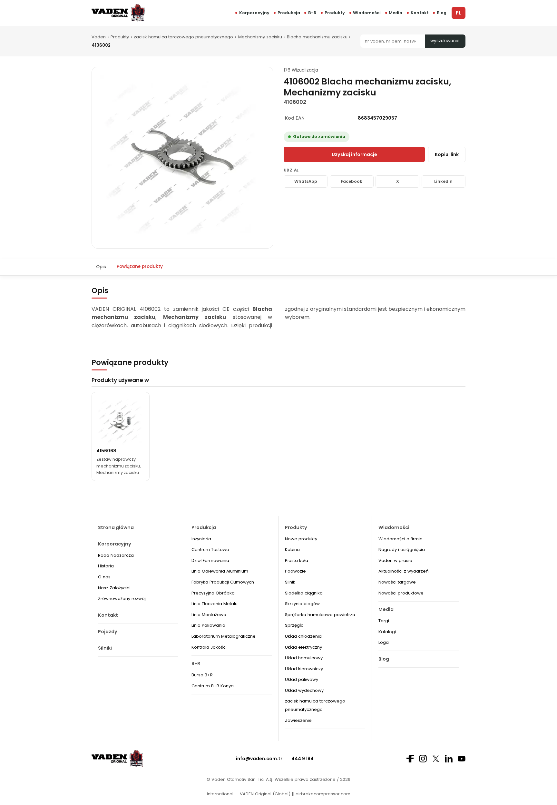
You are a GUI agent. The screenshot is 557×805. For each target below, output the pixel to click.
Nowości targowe (397, 582)
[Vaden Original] (118, 12)
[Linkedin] (449, 758)
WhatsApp (305, 181)
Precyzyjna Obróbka (213, 593)
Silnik (290, 582)
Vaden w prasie (395, 560)
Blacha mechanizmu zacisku (317, 37)
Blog (441, 12)
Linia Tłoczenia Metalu (214, 604)
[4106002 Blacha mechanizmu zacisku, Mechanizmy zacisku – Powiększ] (182, 158)
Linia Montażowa (208, 615)
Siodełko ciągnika (304, 593)
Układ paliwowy (301, 679)
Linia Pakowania (208, 625)
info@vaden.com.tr (259, 758)
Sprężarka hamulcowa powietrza (320, 615)
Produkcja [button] (289, 12)
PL (458, 13)
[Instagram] (423, 758)
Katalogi (387, 632)
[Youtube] (461, 758)
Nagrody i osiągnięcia (401, 549)
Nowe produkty (301, 539)
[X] (436, 758)
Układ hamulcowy (304, 658)
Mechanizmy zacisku (260, 37)
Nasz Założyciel (114, 588)
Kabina (292, 549)
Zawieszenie (298, 720)
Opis (101, 266)
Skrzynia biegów (302, 604)
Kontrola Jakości (209, 647)
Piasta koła (296, 560)
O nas (104, 577)
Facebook (351, 181)
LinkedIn (443, 181)
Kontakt (420, 12)
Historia (106, 566)
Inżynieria (201, 539)
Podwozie (295, 571)
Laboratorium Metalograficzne (223, 636)
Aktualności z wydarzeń (403, 571)
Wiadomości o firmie (400, 539)
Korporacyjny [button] (254, 12)
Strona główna (116, 527)
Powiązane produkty (140, 266)
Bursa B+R (202, 675)
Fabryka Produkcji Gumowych (222, 582)
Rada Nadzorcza (116, 555)
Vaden (99, 37)
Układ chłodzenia (303, 636)
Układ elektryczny (303, 647)
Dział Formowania (210, 560)
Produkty (335, 12)
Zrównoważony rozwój (122, 598)
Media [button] (395, 12)
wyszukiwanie (445, 41)
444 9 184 (302, 758)
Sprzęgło (294, 625)
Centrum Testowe (210, 549)
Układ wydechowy (304, 690)
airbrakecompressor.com (322, 794)
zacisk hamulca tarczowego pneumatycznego (183, 37)
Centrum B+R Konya (212, 686)
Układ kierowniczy (304, 669)
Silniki (105, 648)
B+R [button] (312, 12)
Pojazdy (107, 631)
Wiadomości (367, 12)
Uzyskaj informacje (354, 154)
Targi (383, 621)
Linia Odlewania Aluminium (219, 571)
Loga (383, 642)
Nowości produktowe (401, 593)
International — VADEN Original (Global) (248, 794)
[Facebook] (410, 758)
